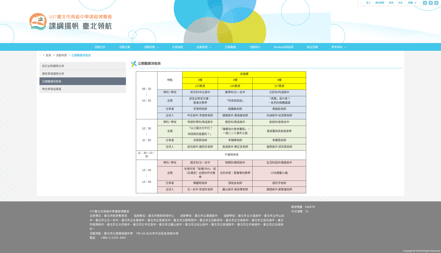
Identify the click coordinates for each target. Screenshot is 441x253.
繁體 (410, 2)
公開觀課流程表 (51, 81)
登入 (368, 2)
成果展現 (202, 47)
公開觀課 (230, 47)
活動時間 (149, 47)
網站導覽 (379, 2)
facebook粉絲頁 (284, 47)
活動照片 (254, 47)
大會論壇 (177, 47)
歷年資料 (336, 47)
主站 (400, 2)
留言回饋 (312, 47)
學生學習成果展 (51, 89)
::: (361, 2)
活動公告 (99, 47)
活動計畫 (124, 47)
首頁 (391, 2)
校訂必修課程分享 (53, 66)
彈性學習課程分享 (53, 73)
